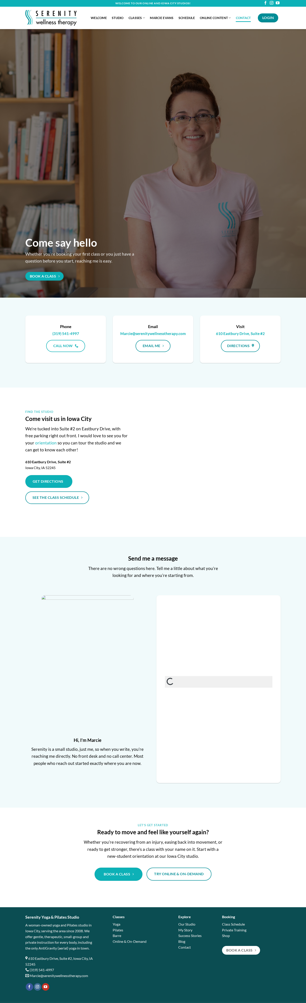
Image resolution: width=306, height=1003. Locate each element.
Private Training (234, 930)
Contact (243, 18)
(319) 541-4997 (42, 970)
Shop (226, 935)
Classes (135, 18)
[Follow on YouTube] (278, 3)
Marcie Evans (161, 18)
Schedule (187, 18)
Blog (181, 941)
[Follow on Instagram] (272, 3)
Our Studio (186, 924)
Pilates (118, 930)
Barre (117, 935)
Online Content (214, 18)
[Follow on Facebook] (265, 3)
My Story (185, 930)
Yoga (116, 924)
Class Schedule (233, 924)
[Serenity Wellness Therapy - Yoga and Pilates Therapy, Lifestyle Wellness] (54, 18)
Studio (118, 18)
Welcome (99, 18)
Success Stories (190, 935)
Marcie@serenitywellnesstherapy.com (59, 975)
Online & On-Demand (130, 941)
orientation (46, 442)
